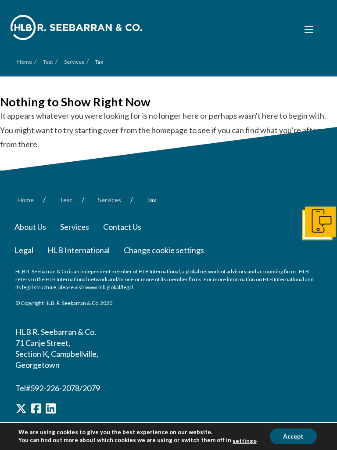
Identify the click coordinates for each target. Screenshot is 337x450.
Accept (293, 436)
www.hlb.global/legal (109, 287)
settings (244, 440)
